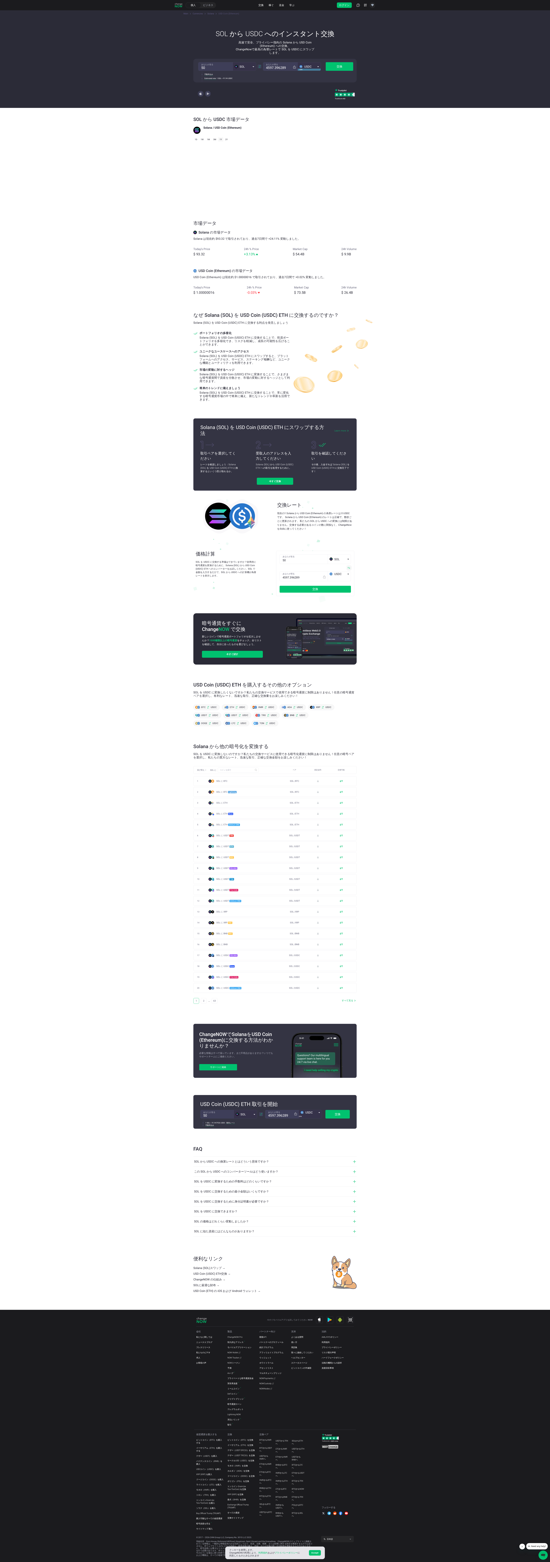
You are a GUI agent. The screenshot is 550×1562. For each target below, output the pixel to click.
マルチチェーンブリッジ (270, 1373)
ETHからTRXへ (297, 1498)
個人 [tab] (193, 5)
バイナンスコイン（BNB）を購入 (209, 1462)
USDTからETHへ (298, 1450)
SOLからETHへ (297, 1442)
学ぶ (291, 5)
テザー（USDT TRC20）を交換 (241, 1455)
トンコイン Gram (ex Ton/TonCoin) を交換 (236, 1487)
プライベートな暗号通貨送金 (240, 1378)
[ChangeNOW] (178, 5)
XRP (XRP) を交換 (235, 1494)
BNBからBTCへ (281, 1466)
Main (185, 13)
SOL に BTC (221, 781)
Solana (210, 13)
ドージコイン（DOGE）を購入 (209, 1479)
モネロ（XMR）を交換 (237, 1466)
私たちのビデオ (203, 1352)
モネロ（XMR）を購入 (206, 1490)
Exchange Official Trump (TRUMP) (238, 1506)
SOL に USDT (224, 835)
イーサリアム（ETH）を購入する (209, 1449)
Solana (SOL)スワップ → (209, 1268)
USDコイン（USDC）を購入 (208, 1469)
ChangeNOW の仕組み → (209, 1279)
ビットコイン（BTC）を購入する (209, 1441)
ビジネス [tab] (208, 5)
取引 (229, 1425)
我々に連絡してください (302, 1352)
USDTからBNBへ (296, 1458)
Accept (315, 1552)
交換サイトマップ (235, 1518)
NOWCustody (265, 1383)
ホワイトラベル (266, 1363)
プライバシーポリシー (332, 1347)
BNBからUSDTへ (280, 1514)
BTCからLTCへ (297, 1466)
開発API (263, 1337)
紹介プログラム (266, 1347)
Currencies (198, 13)
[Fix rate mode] (294, 67)
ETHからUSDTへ (298, 1474)
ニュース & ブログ (204, 1342)
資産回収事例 (328, 1368)
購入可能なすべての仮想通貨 (209, 1518)
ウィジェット (265, 1358)
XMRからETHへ (282, 1482)
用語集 (294, 1347)
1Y (221, 139)
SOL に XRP (221, 912)
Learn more (340, 430)
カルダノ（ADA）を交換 (238, 1471)
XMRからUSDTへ (280, 1506)
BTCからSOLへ (297, 1514)
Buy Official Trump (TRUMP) (208, 1513)
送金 (281, 5)
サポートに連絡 (218, 1067)
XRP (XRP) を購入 (204, 1474)
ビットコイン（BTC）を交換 (240, 1440)
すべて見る (347, 1000)
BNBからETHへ (265, 1489)
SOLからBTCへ (265, 1505)
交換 (261, 5)
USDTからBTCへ (265, 1513)
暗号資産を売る (203, 1523)
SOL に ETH (222, 803)
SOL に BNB (224, 933)
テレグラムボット (235, 1409)
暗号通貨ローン (234, 1404)
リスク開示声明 (329, 1352)
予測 (229, 1368)
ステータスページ (299, 1363)
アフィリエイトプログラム (271, 1352)
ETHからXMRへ (265, 1465)
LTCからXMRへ (281, 1450)
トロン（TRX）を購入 (206, 1495)
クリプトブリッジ (235, 1399)
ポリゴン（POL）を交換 (238, 1481)
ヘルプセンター (298, 1358)
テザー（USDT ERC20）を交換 (241, 1450)
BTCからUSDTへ (265, 1449)
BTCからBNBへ (281, 1498)
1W (202, 139)
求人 (198, 1358)
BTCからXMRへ (265, 1441)
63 (214, 1000)
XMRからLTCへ (281, 1474)
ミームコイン (233, 1388)
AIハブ (230, 1373)
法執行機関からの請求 (332, 1363)
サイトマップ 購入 (204, 1529)
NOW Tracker (233, 1358)
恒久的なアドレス (235, 1342)
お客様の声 (201, 1363)
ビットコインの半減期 (301, 1368)
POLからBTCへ (297, 1506)
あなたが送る (207, 64)
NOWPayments (266, 1378)
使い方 (294, 1342)
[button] (244, 66)
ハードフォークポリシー (333, 1358)
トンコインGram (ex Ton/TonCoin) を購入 (205, 1501)
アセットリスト (266, 1368)
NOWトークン (233, 1363)
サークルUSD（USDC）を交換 (240, 1460)
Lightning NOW (234, 1414)
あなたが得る (272, 64)
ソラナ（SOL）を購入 (206, 1508)
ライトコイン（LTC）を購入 (208, 1484)
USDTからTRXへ (282, 1442)
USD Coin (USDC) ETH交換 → (212, 1273)
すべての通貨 (233, 1513)
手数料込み (208, 74)
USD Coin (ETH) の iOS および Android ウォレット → (227, 1291)
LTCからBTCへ (281, 1490)
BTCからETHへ (265, 1497)
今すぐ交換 (275, 481)
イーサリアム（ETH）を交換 (240, 1445)
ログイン (344, 5)
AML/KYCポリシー (330, 1337)
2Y (226, 139)
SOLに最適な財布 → (206, 1285)
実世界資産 (232, 1383)
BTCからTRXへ (297, 1482)
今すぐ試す (232, 654)
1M (208, 139)
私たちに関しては (204, 1337)
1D (196, 139)
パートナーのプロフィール (271, 1342)
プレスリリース (203, 1347)
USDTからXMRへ (263, 1457)
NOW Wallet (232, 1352)
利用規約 (326, 1342)
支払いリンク (233, 1419)
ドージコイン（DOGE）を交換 (241, 1476)
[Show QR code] (350, 1319)
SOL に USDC (226, 955)
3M (214, 139)
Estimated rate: (210, 78)
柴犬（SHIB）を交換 (236, 1499)
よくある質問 (297, 1337)
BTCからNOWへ (298, 1490)
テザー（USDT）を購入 (206, 1456)
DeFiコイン (232, 1394)
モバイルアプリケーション (239, 1347)
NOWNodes (264, 1388)
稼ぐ (271, 5)
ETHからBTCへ (265, 1473)
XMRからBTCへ (265, 1481)
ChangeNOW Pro (234, 1337)
